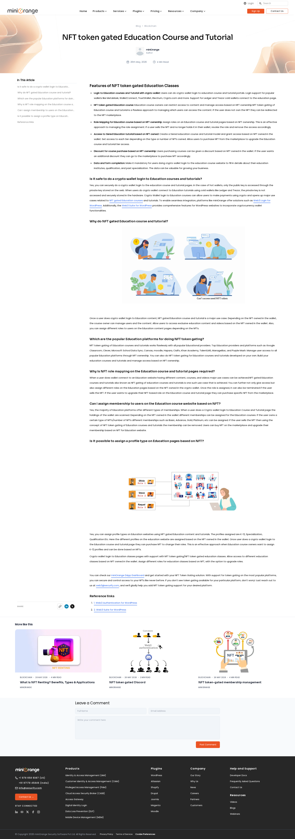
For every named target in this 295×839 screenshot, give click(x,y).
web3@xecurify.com (107, 585)
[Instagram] (38, 812)
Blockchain (150, 26)
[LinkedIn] (16, 812)
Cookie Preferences (145, 834)
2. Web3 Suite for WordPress (110, 609)
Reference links (26, 122)
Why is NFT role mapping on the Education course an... (47, 104)
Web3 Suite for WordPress (137, 205)
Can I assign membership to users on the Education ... (46, 110)
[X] (27, 812)
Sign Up (256, 11)
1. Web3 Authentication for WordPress (115, 602)
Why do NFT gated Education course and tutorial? (44, 92)
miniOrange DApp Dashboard (127, 575)
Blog (138, 26)
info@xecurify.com (30, 787)
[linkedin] (66, 606)
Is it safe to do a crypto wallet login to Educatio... (43, 86)
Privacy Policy (106, 834)
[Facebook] (33, 812)
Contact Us (277, 11)
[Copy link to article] (60, 606)
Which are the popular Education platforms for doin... (46, 98)
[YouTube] (22, 812)
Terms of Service (124, 834)
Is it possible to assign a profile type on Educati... (43, 116)
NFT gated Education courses (126, 200)
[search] (260, 3)
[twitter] (72, 606)
